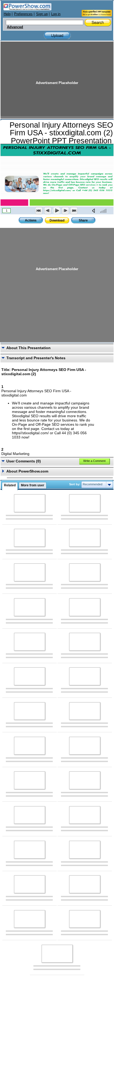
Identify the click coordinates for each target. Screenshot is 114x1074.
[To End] (74, 211)
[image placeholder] (29, 503)
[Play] (56, 211)
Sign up (42, 14)
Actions (31, 220)
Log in (55, 14)
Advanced (15, 27)
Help (7, 14)
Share (83, 220)
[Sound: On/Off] (94, 211)
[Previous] (48, 211)
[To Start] (39, 211)
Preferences (23, 14)
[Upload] (57, 35)
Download (57, 220)
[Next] (65, 211)
